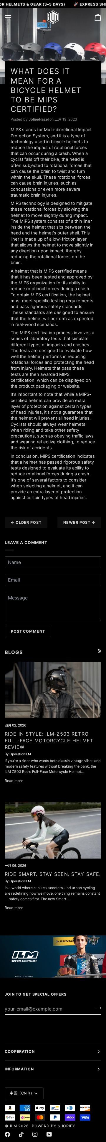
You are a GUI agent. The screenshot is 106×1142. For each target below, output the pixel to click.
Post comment (28, 631)
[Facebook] (7, 1134)
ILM (13, 1126)
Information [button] (19, 1069)
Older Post (26, 522)
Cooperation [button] (20, 1051)
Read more (14, 780)
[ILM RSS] (99, 651)
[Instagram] (35, 1134)
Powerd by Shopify (53, 1126)
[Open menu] (13, 17)
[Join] (96, 1008)
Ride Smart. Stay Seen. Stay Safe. (53, 874)
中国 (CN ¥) (21, 1093)
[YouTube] (49, 1134)
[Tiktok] (21, 1134)
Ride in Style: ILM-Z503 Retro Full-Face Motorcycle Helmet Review (49, 740)
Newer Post (79, 522)
